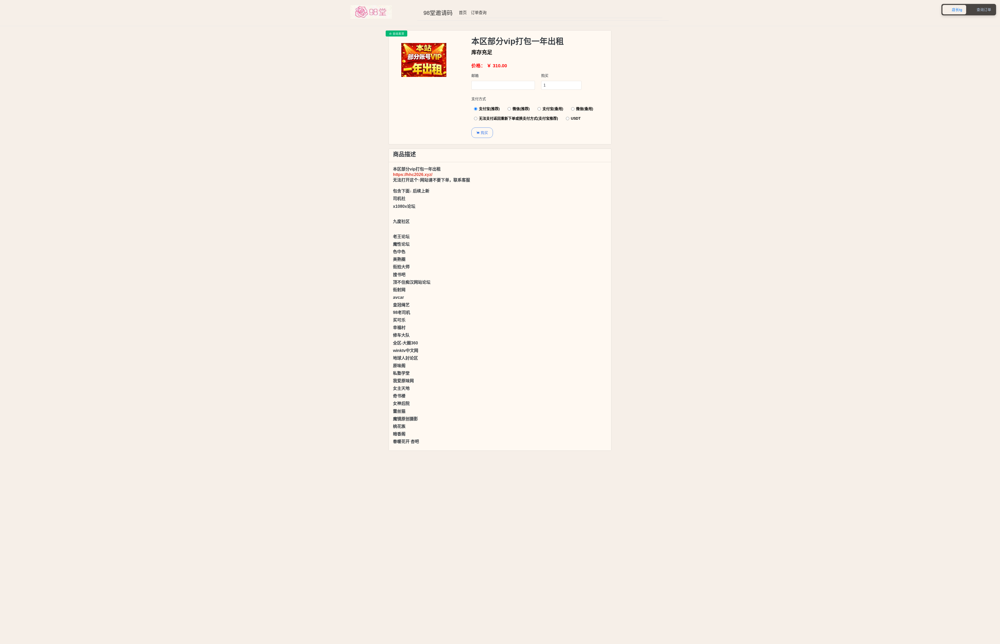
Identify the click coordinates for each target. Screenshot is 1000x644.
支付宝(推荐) (489, 109)
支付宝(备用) (552, 109)
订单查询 (478, 12)
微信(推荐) (521, 109)
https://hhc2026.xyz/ (412, 174)
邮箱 (475, 76)
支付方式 (478, 99)
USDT (576, 118)
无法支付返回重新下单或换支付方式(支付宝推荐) (518, 118)
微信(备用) (584, 109)
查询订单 (981, 10)
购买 (544, 76)
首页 (463, 12)
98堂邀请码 (438, 13)
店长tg (954, 10)
